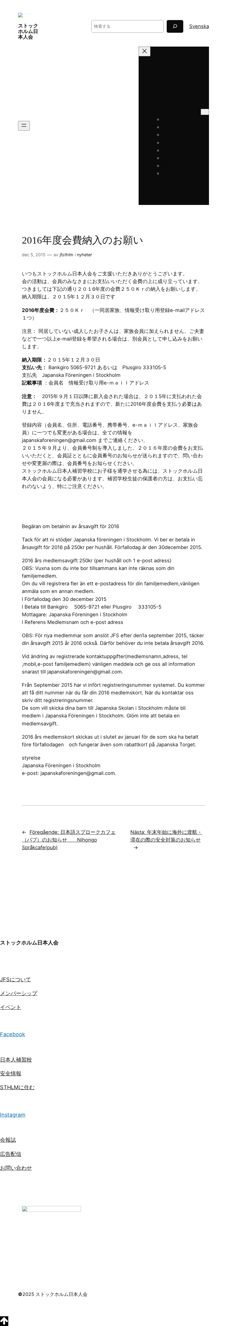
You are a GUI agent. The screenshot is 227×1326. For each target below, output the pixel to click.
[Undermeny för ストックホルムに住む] (205, 112)
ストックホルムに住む (175, 111)
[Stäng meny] (144, 51)
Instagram (12, 1114)
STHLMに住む (17, 1087)
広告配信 (10, 1154)
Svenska (199, 26)
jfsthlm (66, 254)
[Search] (175, 26)
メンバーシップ (18, 993)
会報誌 (8, 1139)
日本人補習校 (16, 1059)
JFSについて (15, 979)
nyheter (84, 254)
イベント (10, 1007)
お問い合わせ (16, 1167)
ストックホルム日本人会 (28, 31)
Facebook (12, 1034)
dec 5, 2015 (34, 254)
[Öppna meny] (24, 126)
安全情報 (10, 1073)
